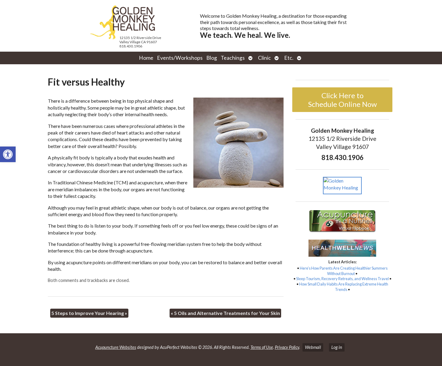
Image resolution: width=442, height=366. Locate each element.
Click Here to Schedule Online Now (342, 99)
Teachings (233, 58)
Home (146, 58)
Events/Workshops (180, 58)
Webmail (313, 347)
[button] (8, 154)
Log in (336, 347)
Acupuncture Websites (115, 347)
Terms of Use (261, 347)
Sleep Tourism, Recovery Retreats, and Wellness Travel (342, 278)
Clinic (264, 58)
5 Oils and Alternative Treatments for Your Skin (225, 313)
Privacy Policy (287, 347)
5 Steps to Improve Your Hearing (89, 313)
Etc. (288, 58)
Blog (211, 58)
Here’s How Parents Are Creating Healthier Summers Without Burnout (344, 271)
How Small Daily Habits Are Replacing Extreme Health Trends (343, 287)
